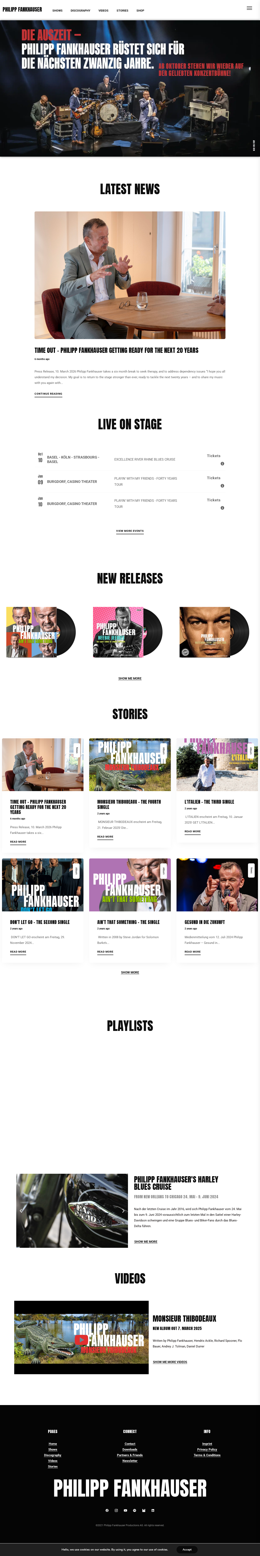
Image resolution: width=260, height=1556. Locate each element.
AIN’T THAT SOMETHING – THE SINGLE (128, 922)
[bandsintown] (144, 1511)
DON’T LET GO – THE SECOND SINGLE (40, 922)
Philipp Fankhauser (22, 9)
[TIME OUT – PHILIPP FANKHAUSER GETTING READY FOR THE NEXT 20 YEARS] (130, 275)
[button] (20, 1210)
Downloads (129, 1449)
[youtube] (125, 1511)
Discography (52, 1455)
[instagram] (116, 1511)
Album (163, 751)
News (77, 750)
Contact (130, 1444)
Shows (52, 1449)
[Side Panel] (249, 8)
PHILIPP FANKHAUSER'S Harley (176, 1182)
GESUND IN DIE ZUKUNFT (205, 922)
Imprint (207, 1444)
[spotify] (135, 1511)
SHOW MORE (130, 972)
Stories (53, 1466)
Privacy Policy (207, 1449)
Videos (52, 1461)
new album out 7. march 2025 (177, 1328)
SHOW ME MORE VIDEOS (170, 1362)
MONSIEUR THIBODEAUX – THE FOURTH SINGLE (129, 804)
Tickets (214, 456)
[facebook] (107, 1511)
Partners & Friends (130, 1455)
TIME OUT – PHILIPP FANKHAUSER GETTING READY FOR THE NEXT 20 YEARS (116, 350)
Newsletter (130, 1461)
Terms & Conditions (207, 1455)
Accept (187, 1550)
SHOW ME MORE (129, 678)
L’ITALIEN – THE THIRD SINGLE (209, 801)
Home (53, 1444)
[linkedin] (153, 1511)
